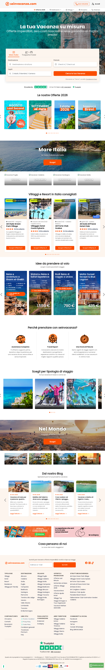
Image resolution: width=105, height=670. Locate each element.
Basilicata (24, 589)
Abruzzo (24, 576)
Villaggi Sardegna (43, 592)
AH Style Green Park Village (79, 576)
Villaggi (7, 576)
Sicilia (23, 581)
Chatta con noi (97, 665)
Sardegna (24, 592)
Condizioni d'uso (91, 79)
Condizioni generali (27, 627)
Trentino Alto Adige (28, 598)
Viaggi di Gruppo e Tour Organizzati (60, 602)
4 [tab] (51, 133)
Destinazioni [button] (55, 10)
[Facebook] (86, 563)
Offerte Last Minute (58, 579)
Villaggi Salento (59, 629)
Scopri (52, 162)
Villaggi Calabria (43, 579)
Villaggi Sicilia (42, 581)
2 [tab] (48, 133)
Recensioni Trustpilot (8, 625)
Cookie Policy (26, 624)
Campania (25, 587)
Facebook (73, 619)
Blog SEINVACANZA (76, 630)
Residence (8, 584)
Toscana (24, 608)
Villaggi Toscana (43, 595)
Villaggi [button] (70, 10)
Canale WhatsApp (76, 627)
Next (100, 498)
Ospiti (10, 69)
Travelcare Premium (25, 631)
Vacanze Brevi (59, 591)
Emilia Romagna (26, 611)
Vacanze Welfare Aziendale (60, 607)
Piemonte (24, 595)
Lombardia (25, 606)
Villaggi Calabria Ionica (59, 620)
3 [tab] (50, 133)
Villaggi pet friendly (11, 587)
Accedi (97, 4)
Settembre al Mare (60, 583)
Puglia (23, 584)
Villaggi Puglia (42, 576)
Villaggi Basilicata (43, 587)
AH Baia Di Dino (75, 587)
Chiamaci (97, 10)
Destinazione (13, 60)
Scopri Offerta (15, 248)
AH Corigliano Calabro (78, 589)
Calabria (24, 579)
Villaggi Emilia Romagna (42, 599)
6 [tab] (55, 133)
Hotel (6, 579)
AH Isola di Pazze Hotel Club (80, 584)
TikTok (72, 624)
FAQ (22, 635)
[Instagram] (89, 563)
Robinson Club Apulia (77, 592)
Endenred (40, 621)
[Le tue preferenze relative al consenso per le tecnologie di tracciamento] (4, 666)
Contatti (8, 622)
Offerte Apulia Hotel (59, 594)
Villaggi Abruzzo (42, 589)
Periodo (56, 60)
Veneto (23, 600)
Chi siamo (84, 10)
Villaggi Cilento (59, 631)
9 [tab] (59, 255)
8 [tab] (58, 133)
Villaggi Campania (43, 584)
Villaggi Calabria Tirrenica (59, 625)
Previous (5, 498)
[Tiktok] (93, 563)
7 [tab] (56, 133)
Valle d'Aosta (25, 603)
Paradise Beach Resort (78, 595)
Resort (7, 581)
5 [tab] (53, 133)
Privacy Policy (27, 621)
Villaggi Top (58, 598)
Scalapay (40, 624)
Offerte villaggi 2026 (59, 587)
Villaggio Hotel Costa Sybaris (80, 579)
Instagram (74, 622)
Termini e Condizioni (28, 619)
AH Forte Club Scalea (77, 581)
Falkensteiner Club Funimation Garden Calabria (84, 599)
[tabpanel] (15, 115)
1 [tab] (47, 133)
